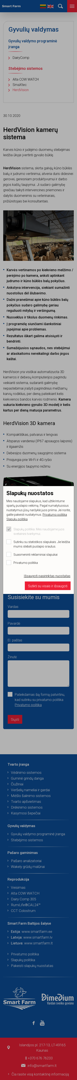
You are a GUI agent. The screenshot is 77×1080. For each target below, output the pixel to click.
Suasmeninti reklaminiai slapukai (35, 554)
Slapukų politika (17, 519)
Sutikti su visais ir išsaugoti (47, 586)
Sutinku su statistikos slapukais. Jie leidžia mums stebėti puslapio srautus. (41, 544)
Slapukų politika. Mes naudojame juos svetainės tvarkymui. (38, 531)
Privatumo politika (55, 514)
